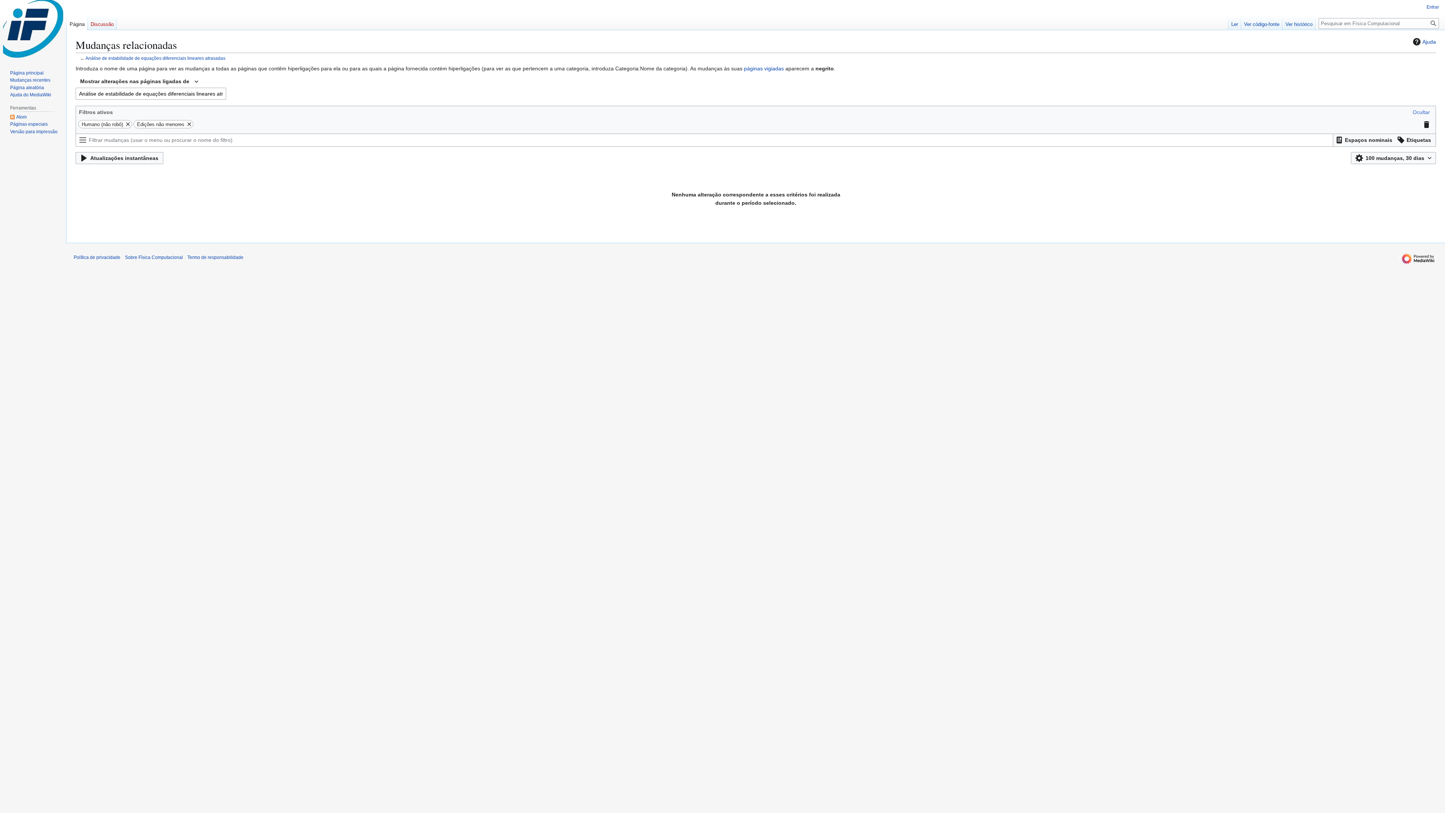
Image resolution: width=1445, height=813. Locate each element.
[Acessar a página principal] (33, 30)
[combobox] (139, 82)
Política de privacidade (97, 257)
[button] (1421, 112)
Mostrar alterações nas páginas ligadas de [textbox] (134, 81)
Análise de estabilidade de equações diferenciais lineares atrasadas (155, 58)
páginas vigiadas (764, 68)
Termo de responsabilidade (215, 257)
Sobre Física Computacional (154, 257)
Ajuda (1429, 42)
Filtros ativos (96, 112)
